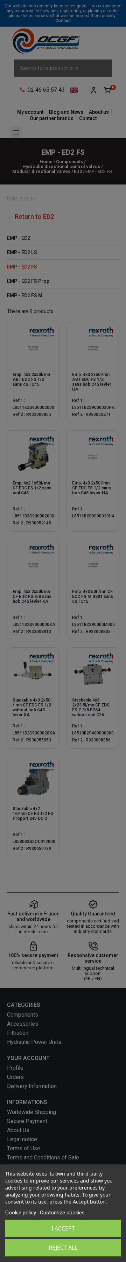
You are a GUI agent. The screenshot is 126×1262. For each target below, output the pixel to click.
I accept (63, 1228)
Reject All (63, 1247)
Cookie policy (20, 1212)
